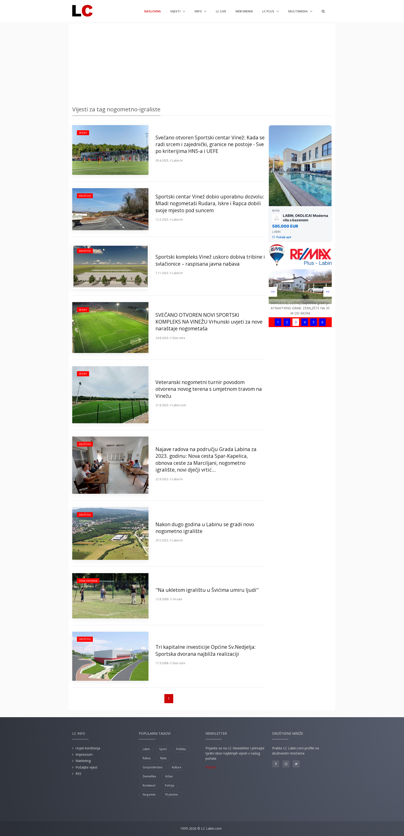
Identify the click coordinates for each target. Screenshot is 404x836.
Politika (181, 749)
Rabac (147, 758)
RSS (78, 773)
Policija (169, 785)
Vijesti (175, 11)
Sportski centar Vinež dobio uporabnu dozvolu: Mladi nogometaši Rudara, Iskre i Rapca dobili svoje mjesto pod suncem (209, 203)
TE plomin (171, 795)
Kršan (169, 776)
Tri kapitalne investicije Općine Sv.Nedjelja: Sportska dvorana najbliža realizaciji (205, 650)
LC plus (268, 11)
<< (273, 291)
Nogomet (149, 795)
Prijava (211, 767)
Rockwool (149, 785)
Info (198, 11)
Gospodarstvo (152, 767)
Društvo (85, 196)
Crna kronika (88, 580)
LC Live (221, 11)
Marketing (83, 760)
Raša (163, 758)
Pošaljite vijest (86, 767)
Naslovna (152, 11)
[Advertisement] (202, 63)
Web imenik (244, 11)
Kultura (176, 767)
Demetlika (149, 776)
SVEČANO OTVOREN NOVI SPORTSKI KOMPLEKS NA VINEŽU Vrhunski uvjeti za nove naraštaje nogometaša (209, 322)
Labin (146, 749)
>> (327, 291)
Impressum (84, 754)
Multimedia (298, 11)
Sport (83, 132)
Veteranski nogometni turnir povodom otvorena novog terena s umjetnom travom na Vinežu (208, 389)
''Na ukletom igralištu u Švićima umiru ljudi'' (207, 590)
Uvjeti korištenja (88, 748)
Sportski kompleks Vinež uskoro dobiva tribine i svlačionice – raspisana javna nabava (210, 260)
